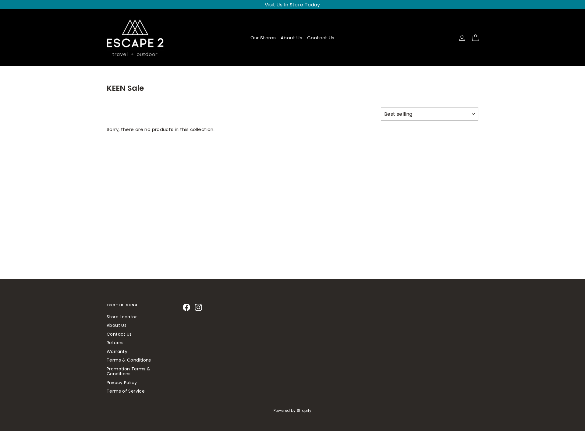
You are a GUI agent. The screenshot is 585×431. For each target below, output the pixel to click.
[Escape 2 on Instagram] (198, 307)
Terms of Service (126, 391)
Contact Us (321, 37)
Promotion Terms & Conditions (128, 371)
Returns (115, 343)
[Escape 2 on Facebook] (186, 307)
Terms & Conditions (129, 360)
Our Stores (263, 37)
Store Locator (122, 317)
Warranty (117, 351)
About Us (291, 37)
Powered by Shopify (293, 410)
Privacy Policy (122, 383)
